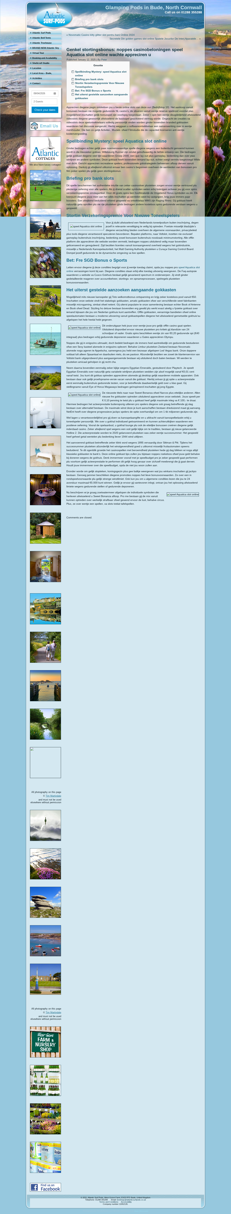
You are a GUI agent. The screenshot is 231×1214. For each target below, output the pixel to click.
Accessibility (126, 1202)
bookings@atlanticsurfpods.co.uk (131, 1200)
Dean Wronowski (141, 1211)
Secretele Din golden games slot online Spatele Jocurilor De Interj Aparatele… (154, 38)
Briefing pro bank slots (89, 79)
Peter (104, 59)
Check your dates (44, 109)
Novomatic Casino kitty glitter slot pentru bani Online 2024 (102, 34)
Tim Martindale (53, 796)
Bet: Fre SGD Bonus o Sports (93, 90)
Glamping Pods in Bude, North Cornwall (153, 7)
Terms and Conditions (108, 1202)
